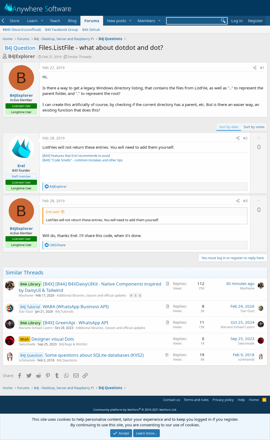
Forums (91, 20)
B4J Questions (67, 360)
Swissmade (27, 344)
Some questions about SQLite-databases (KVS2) (94, 355)
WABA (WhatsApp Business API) (76, 306)
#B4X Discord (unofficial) (22, 29)
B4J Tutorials (64, 311)
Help (241, 399)
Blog (72, 20)
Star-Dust (26, 311)
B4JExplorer (21, 56)
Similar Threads (79, 56)
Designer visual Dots (52, 339)
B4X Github (91, 29)
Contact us (171, 399)
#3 (245, 200)
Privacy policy (223, 399)
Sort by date (228, 126)
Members (146, 20)
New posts (116, 20)
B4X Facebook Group (61, 29)
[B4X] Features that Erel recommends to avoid (76, 155)
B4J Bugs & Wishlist (73, 344)
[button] (34, 21)
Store (14, 20)
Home (254, 399)
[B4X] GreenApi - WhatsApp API (75, 323)
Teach (55, 20)
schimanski (27, 360)
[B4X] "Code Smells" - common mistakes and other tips (82, 160)
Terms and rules (196, 399)
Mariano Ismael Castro (35, 328)
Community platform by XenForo (135, 410)
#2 (245, 138)
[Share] (254, 67)
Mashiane (26, 295)
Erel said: (53, 211)
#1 (262, 67)
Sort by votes (254, 126)
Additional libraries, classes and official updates (91, 295)
